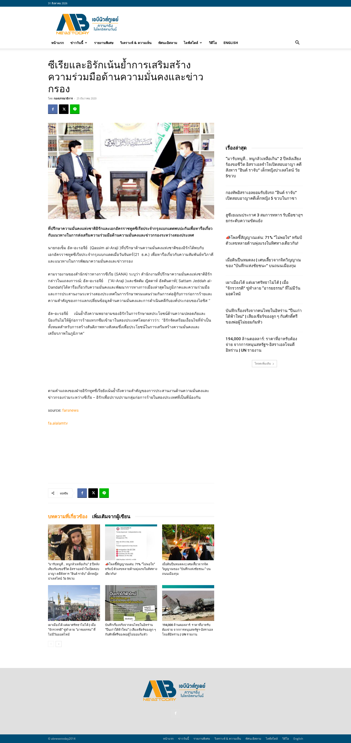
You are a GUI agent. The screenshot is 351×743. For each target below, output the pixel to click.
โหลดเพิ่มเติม (263, 363)
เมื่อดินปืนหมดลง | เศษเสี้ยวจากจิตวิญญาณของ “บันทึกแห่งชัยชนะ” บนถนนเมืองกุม (186, 569)
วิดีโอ (213, 42)
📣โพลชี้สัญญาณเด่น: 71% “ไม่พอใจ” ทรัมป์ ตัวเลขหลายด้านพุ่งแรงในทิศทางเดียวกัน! (131, 569)
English (230, 42)
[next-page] (59, 644)
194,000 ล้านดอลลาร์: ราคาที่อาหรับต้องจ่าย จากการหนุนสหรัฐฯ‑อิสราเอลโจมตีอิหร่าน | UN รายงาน (187, 629)
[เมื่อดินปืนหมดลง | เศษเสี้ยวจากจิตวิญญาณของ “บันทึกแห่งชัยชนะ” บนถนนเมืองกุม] (188, 542)
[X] (64, 109)
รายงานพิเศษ (103, 42)
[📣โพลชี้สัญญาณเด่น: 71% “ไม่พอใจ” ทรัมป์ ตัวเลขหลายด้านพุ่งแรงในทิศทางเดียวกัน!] (131, 542)
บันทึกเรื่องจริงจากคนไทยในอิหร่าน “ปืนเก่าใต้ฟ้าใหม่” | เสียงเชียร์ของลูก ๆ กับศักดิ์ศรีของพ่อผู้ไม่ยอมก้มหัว (130, 629)
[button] (297, 43)
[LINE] (75, 109)
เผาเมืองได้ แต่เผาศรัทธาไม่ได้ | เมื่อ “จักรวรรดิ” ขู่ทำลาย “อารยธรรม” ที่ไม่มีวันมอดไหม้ (72, 629)
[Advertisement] (216, 24)
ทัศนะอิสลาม (167, 42)
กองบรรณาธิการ (63, 98)
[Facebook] (53, 109)
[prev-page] (51, 644)
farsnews (70, 410)
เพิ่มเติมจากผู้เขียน (111, 516)
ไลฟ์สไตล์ (191, 42)
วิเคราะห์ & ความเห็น (136, 42)
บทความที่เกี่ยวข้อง (67, 516)
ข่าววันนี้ (76, 42)
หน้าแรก (57, 42)
